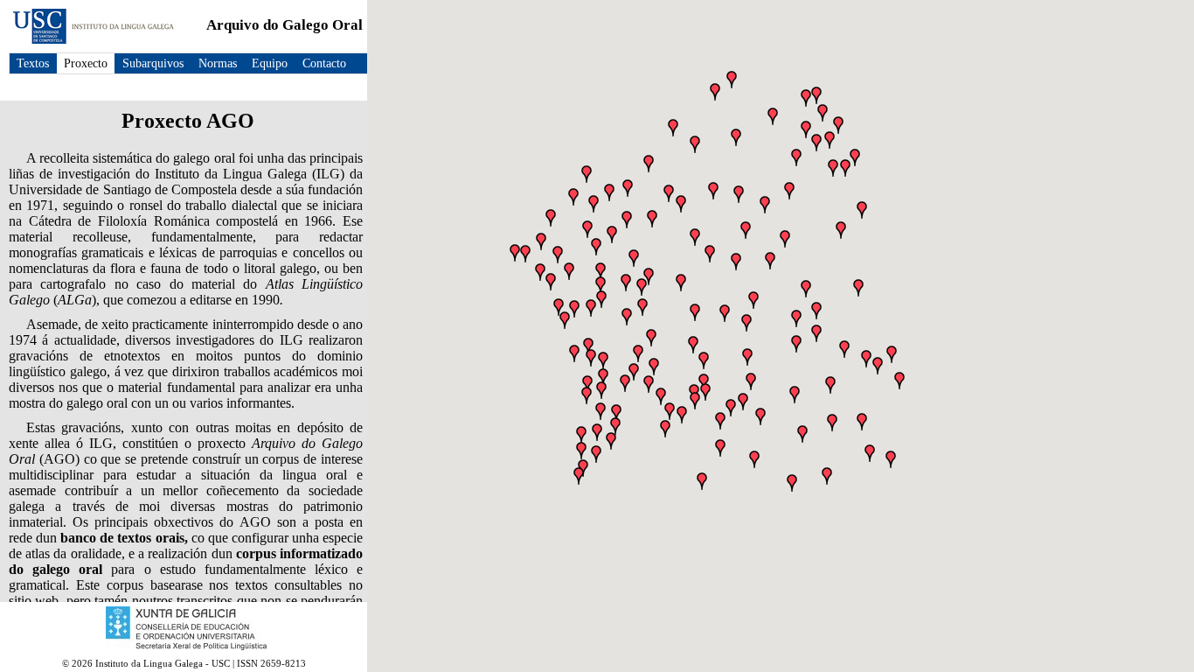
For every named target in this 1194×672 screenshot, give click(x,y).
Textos (33, 63)
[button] (731, 79)
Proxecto (86, 63)
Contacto (324, 63)
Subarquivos (153, 63)
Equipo (270, 63)
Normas (217, 63)
